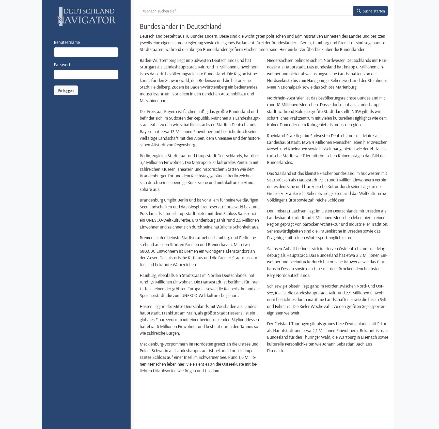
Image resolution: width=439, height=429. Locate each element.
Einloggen (66, 90)
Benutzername (67, 42)
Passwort (62, 64)
